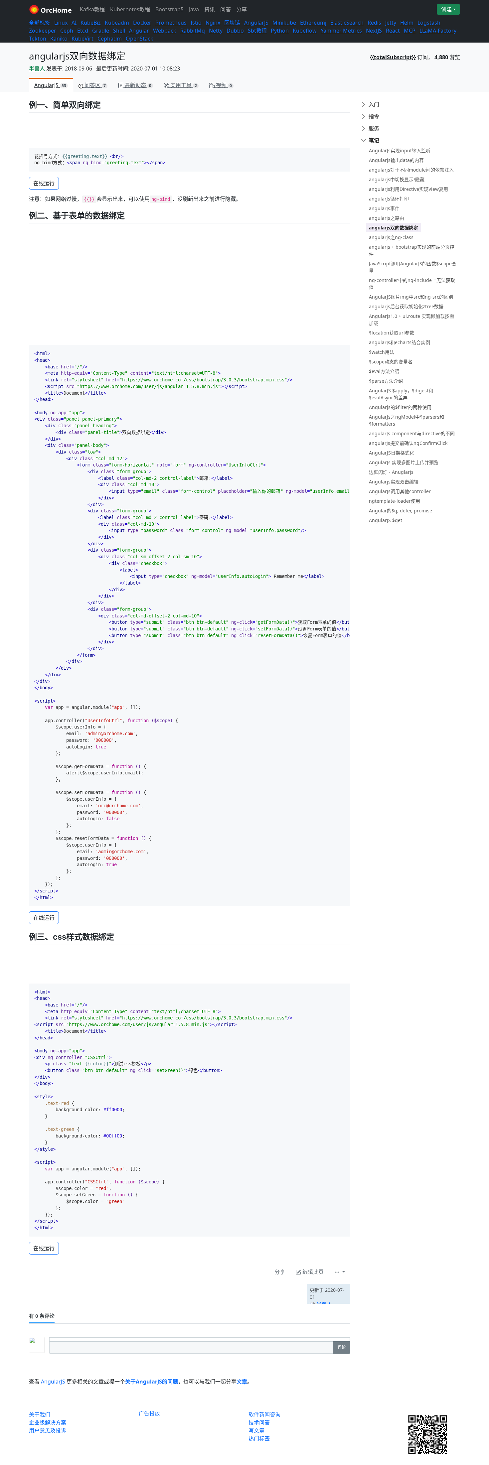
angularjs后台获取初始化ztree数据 (406, 306)
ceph (66, 30)
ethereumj (313, 22)
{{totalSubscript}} (393, 57)
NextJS (374, 30)
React (393, 30)
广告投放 (149, 1413)
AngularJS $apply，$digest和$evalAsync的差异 (401, 394)
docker (142, 22)
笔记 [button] (374, 140)
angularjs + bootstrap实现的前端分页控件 (411, 250)
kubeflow (305, 30)
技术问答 (259, 1422)
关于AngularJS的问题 (151, 1381)
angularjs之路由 (386, 218)
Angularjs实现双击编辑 (393, 481)
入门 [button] (374, 104)
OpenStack (139, 38)
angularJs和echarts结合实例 (399, 342)
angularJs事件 (384, 208)
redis (374, 22)
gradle (100, 30)
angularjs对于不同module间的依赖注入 (411, 170)
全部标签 (39, 22)
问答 (225, 9)
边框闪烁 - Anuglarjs (391, 472)
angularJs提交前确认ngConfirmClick (408, 443)
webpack (164, 30)
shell (119, 30)
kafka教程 (92, 9)
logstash (428, 22)
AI (74, 22)
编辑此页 (312, 1271)
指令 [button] (374, 116)
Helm (406, 22)
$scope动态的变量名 (390, 361)
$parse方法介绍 (386, 381)
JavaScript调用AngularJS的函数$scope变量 (412, 267)
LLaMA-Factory (437, 30)
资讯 (209, 9)
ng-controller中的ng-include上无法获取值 (412, 283)
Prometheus (171, 22)
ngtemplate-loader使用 (394, 501)
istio (196, 22)
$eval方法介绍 (384, 371)
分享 (241, 9)
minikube (284, 22)
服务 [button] (374, 128)
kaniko (59, 38)
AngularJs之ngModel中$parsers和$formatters (406, 420)
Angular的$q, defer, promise (400, 510)
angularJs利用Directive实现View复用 (408, 189)
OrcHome (55, 10)
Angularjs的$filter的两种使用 (400, 407)
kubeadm (117, 22)
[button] (339, 1271)
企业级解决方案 (47, 1422)
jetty (390, 22)
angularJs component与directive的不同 (412, 433)
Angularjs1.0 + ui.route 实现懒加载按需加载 (411, 319)
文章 (242, 1381)
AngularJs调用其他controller (400, 491)
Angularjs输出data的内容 (396, 160)
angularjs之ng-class (391, 237)
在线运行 (44, 183)
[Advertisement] (107, 1294)
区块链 (232, 22)
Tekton (37, 38)
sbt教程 (257, 30)
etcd (82, 30)
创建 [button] (446, 9)
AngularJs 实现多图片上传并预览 (403, 462)
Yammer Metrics (341, 30)
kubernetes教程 (130, 9)
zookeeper (42, 30)
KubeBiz (91, 22)
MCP (409, 30)
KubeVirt (82, 38)
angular (139, 30)
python (280, 30)
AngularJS (256, 22)
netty (216, 30)
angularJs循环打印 (389, 199)
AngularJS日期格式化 (391, 453)
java (194, 9)
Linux (61, 22)
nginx (213, 22)
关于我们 (39, 1414)
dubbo (235, 30)
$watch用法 (381, 352)
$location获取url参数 (391, 333)
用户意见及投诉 (47, 1430)
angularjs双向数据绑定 (393, 227)
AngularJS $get (385, 520)
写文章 (256, 1430)
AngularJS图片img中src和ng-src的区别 (411, 297)
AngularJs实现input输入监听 (399, 150)
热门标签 (259, 1438)
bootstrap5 (169, 9)
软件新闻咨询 (264, 1414)
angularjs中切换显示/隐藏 (396, 179)
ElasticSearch (347, 22)
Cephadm (109, 38)
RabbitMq (192, 30)
